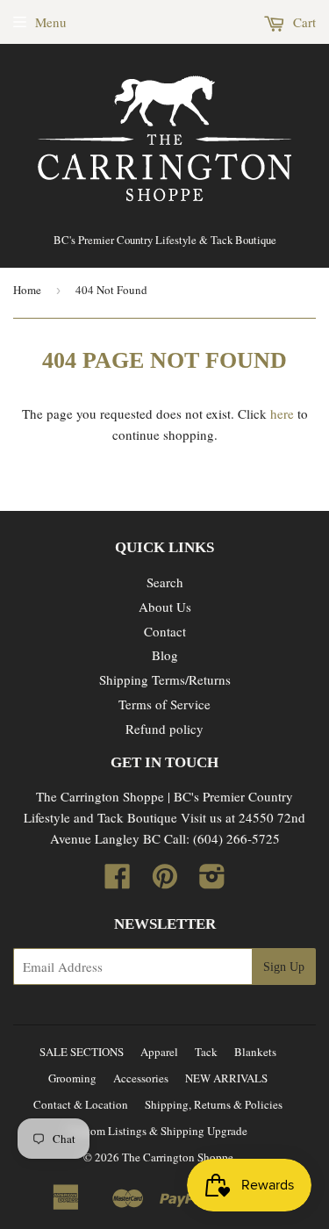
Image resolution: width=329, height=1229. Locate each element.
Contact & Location (80, 1104)
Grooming (72, 1078)
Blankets (255, 1052)
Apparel (159, 1052)
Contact (165, 631)
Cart (303, 22)
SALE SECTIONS (81, 1052)
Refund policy (164, 728)
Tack (206, 1052)
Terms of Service (164, 704)
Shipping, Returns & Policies (214, 1104)
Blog (165, 655)
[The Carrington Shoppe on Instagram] (212, 881)
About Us (165, 606)
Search (165, 582)
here (282, 413)
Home (27, 290)
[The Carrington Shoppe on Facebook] (117, 881)
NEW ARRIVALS (226, 1078)
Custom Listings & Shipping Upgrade (157, 1131)
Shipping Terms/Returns (165, 679)
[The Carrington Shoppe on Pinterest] (165, 881)
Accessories (140, 1078)
